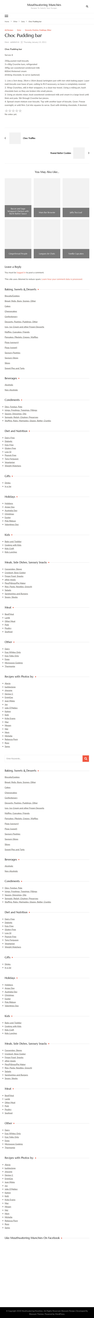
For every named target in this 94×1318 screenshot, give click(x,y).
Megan (8, 725)
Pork (7, 624)
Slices (7, 363)
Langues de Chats (47, 253)
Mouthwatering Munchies (44, 5)
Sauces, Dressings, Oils (15, 413)
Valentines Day (12, 524)
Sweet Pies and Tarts (15, 368)
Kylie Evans (10, 718)
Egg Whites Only (13, 652)
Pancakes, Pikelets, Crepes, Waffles (21, 337)
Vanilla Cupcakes (76, 253)
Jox (6, 704)
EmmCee (9, 697)
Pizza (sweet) (11, 347)
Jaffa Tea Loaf (76, 212)
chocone (8, 690)
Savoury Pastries (12, 352)
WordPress (59, 1314)
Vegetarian (10, 462)
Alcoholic (9, 384)
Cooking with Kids (13, 545)
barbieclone (10, 687)
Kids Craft (9, 548)
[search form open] (87, 6)
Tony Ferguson (11, 458)
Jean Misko (10, 701)
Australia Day (11, 510)
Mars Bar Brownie (47, 212)
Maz (6, 722)
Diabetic (8, 441)
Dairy (19, 30)
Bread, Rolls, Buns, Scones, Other (20, 301)
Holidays (9, 503)
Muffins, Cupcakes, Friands (17, 332)
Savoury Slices (11, 358)
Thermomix (10, 666)
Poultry (8, 628)
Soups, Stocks (11, 597)
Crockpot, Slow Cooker (15, 572)
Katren (8, 711)
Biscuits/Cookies (12, 296)
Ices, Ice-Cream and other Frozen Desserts (24, 327)
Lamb (7, 617)
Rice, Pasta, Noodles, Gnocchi (18, 586)
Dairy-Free (10, 437)
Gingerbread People (18, 253)
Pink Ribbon (10, 521)
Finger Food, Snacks (14, 576)
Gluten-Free (10, 448)
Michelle (8, 736)
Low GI (8, 451)
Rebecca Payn (11, 739)
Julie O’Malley (11, 708)
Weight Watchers (13, 465)
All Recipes (9, 30)
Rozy (7, 743)
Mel (6, 729)
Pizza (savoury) (12, 342)
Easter (8, 517)
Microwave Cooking (14, 662)
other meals (10, 579)
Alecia (7, 683)
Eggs (7, 659)
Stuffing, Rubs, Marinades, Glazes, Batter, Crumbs (28, 420)
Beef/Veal (9, 614)
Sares (7, 746)
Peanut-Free (10, 455)
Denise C (9, 694)
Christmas (9, 514)
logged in (21, 272)
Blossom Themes (36, 1314)
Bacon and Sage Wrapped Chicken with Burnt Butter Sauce (18, 211)
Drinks (8, 482)
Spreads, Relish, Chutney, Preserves (21, 417)
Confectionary (11, 316)
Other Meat (10, 621)
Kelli (7, 715)
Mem (7, 42)
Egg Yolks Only (12, 655)
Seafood (8, 631)
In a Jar (8, 486)
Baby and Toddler (13, 541)
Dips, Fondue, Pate (13, 406)
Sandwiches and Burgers (16, 593)
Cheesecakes (11, 311)
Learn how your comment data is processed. (62, 279)
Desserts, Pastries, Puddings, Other (38, 30)
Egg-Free (9, 444)
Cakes (7, 306)
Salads (8, 590)
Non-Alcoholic (11, 390)
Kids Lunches (11, 552)
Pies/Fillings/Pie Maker (15, 583)
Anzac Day (10, 507)
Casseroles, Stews (13, 569)
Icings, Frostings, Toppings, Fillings (21, 410)
